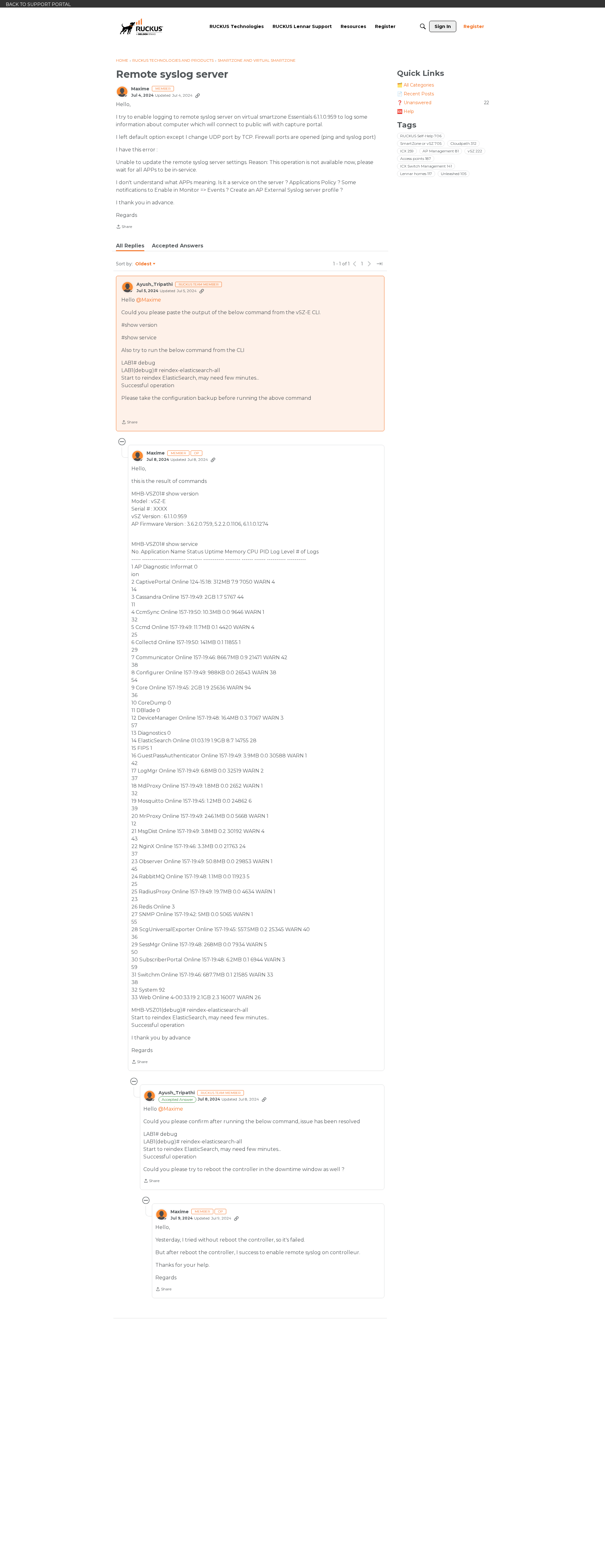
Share (124, 227)
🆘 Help (405, 111)
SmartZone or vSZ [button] (420, 143)
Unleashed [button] (453, 173)
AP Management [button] (441, 151)
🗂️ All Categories (415, 85)
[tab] (130, 246)
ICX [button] (407, 151)
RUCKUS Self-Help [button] (420, 135)
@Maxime (148, 300)
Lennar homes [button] (416, 173)
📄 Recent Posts (415, 94)
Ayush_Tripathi (154, 284)
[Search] (423, 26)
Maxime (140, 89)
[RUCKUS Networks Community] (141, 26)
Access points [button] (415, 158)
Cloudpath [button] (463, 143)
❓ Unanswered (443, 102)
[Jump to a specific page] (379, 264)
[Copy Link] (197, 95)
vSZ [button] (475, 151)
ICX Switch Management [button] (426, 166)
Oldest (143, 264)
